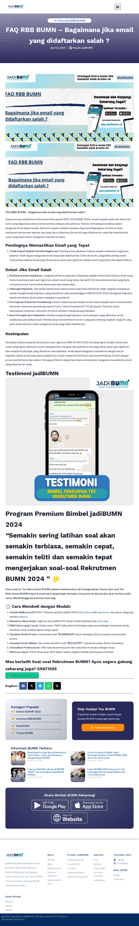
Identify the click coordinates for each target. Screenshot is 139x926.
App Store (103, 612)
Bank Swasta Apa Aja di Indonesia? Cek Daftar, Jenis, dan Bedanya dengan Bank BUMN (47, 755)
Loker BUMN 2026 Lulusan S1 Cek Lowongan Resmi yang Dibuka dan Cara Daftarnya (106, 772)
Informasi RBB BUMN (71, 20)
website (22, 616)
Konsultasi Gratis (105, 727)
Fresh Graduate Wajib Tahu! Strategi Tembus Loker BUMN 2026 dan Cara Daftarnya (107, 755)
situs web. (102, 621)
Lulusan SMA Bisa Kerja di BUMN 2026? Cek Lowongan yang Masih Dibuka (46, 772)
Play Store (86, 612)
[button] (10, 441)
